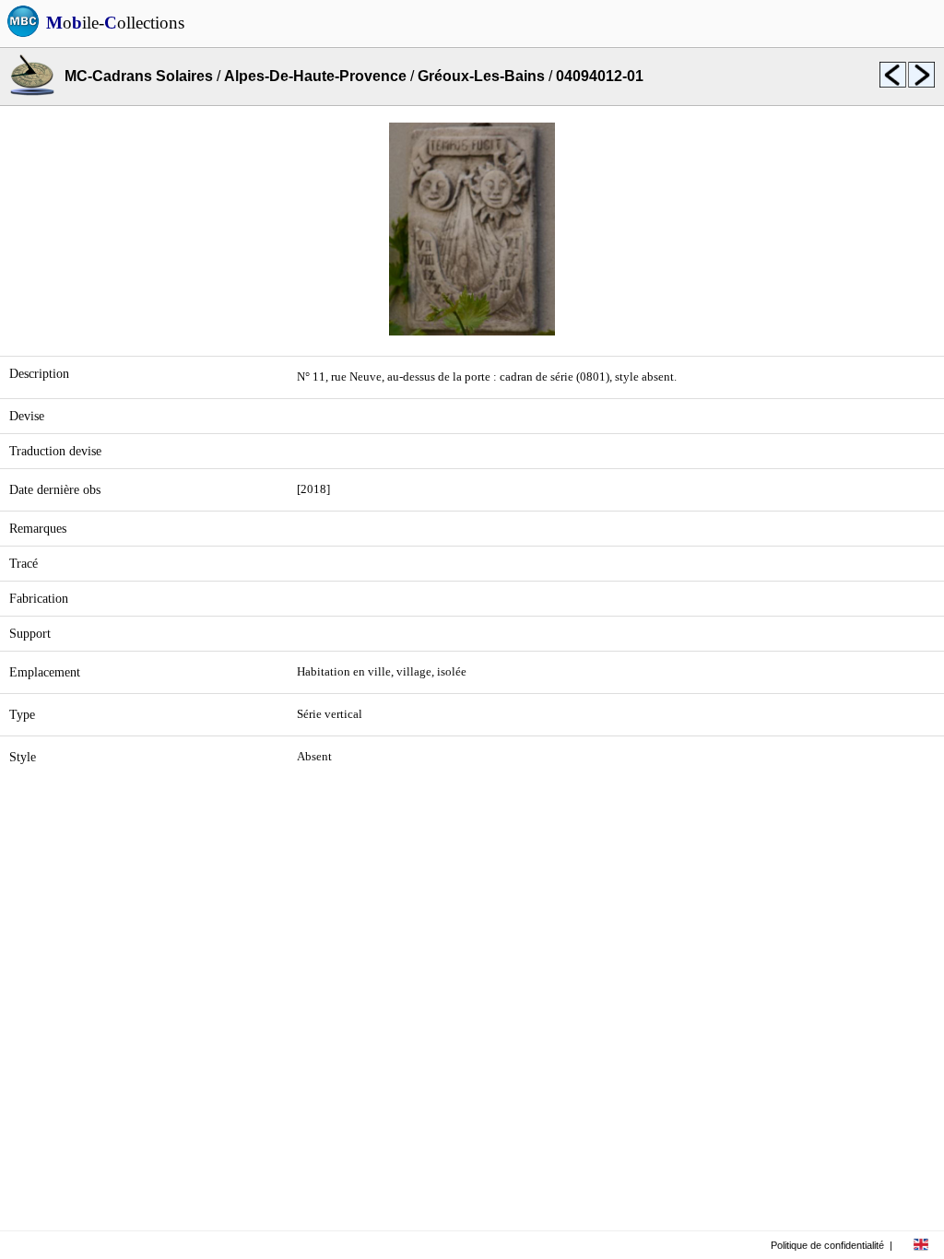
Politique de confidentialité (827, 1245)
